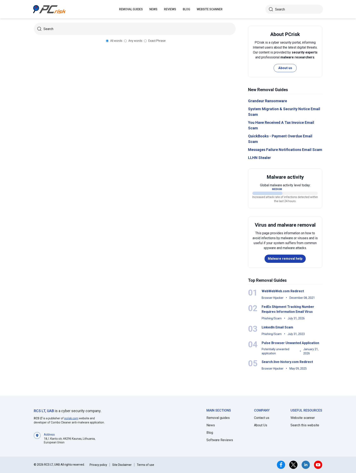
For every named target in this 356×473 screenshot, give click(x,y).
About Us (260, 425)
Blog (186, 9)
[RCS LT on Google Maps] (37, 438)
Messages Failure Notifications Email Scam (285, 149)
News (153, 9)
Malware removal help (285, 259)
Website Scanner (209, 9)
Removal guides (131, 9)
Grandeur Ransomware (267, 101)
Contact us (261, 418)
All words (116, 40)
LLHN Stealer (259, 157)
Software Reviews (219, 440)
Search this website (304, 425)
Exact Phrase (156, 40)
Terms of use (145, 464)
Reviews (170, 9)
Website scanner (302, 418)
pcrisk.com (71, 418)
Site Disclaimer (122, 464)
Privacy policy (98, 464)
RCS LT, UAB (44, 411)
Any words (135, 40)
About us (285, 68)
